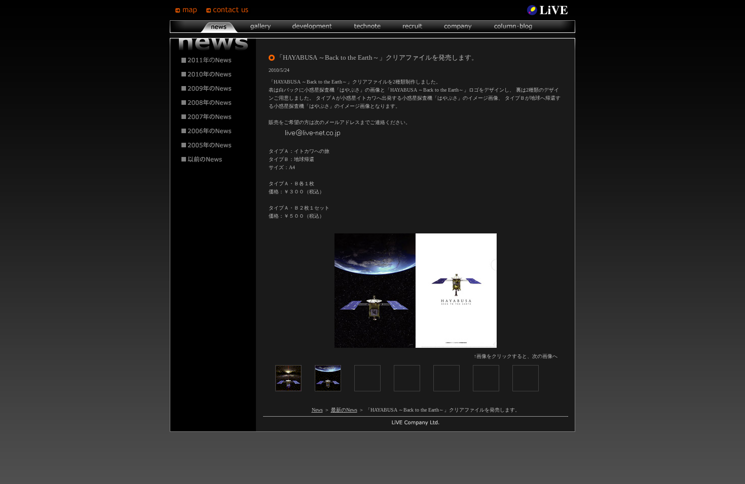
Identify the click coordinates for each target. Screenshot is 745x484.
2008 (213, 103)
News (317, 410)
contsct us (228, 10)
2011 (213, 60)
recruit (412, 26)
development (312, 26)
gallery (260, 26)
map (190, 10)
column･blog (512, 26)
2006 (213, 131)
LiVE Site (547, 10)
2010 (213, 74)
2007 (213, 117)
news (219, 26)
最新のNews (344, 410)
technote (367, 26)
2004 (213, 159)
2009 (213, 89)
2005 (213, 145)
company (457, 26)
